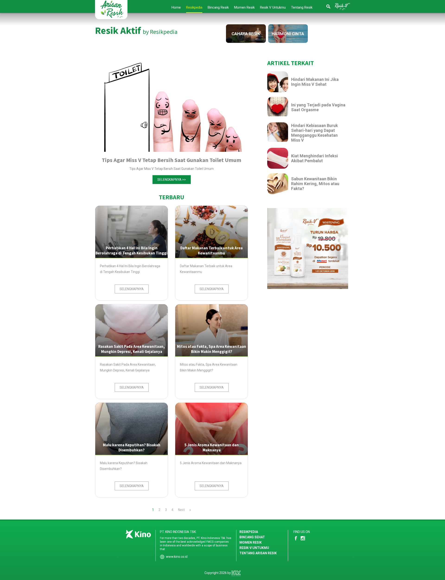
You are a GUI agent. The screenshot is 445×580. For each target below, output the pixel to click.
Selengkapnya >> (171, 179)
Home (176, 7)
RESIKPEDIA (248, 532)
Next (181, 510)
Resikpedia (194, 7)
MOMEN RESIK (250, 542)
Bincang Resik (218, 7)
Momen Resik (244, 7)
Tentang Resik (301, 7)
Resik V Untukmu (273, 7)
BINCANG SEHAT (252, 537)
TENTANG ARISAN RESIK (258, 553)
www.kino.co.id (177, 556)
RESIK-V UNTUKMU (254, 548)
